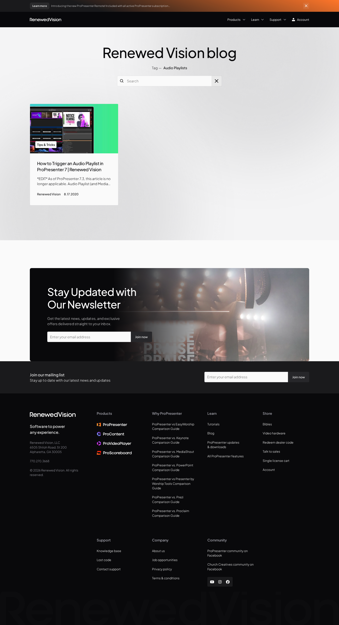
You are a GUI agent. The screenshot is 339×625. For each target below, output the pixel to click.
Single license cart (276, 460)
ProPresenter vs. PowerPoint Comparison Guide (172, 467)
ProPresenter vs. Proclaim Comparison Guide (170, 513)
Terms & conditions (166, 578)
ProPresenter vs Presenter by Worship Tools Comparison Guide (173, 483)
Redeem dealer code (278, 442)
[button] (154, 19)
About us (158, 551)
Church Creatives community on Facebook (230, 566)
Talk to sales (271, 451)
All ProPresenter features (225, 456)
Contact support (109, 569)
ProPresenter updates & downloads (223, 444)
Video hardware (274, 433)
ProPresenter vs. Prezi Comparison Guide (167, 499)
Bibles (267, 424)
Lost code (104, 560)
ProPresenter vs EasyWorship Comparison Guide (173, 426)
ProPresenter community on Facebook (227, 553)
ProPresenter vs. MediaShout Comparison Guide (173, 454)
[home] (45, 19)
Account (269, 469)
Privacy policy (162, 569)
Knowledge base (109, 551)
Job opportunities (165, 560)
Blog (210, 433)
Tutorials (213, 424)
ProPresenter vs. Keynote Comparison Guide (170, 440)
